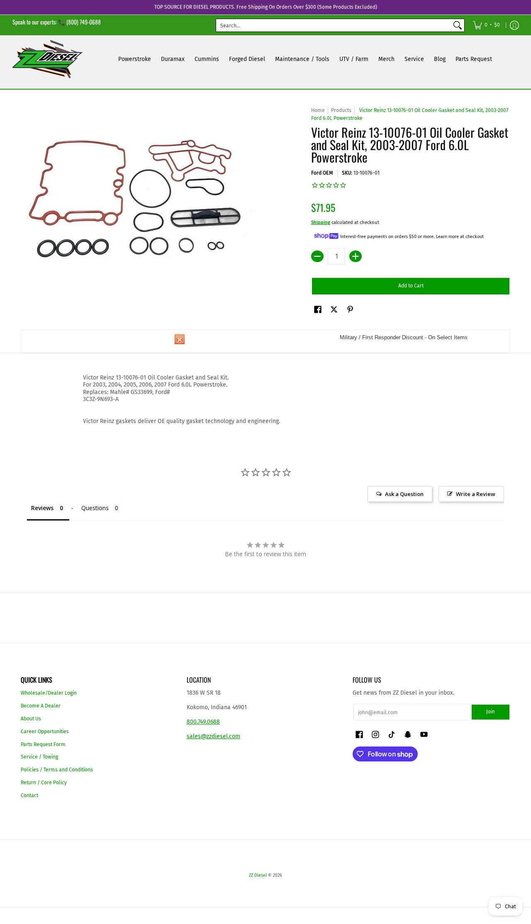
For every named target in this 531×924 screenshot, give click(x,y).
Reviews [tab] (42, 508)
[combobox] (333, 25)
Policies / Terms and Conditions (57, 770)
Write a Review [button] (475, 494)
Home (318, 110)
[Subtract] (317, 256)
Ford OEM (322, 173)
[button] (318, 309)
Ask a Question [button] (404, 494)
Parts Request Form (43, 744)
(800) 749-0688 (83, 21)
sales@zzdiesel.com (213, 736)
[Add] (355, 256)
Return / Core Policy (44, 782)
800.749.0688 (203, 721)
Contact (29, 795)
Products (341, 110)
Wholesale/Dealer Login (49, 693)
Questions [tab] (95, 508)
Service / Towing (39, 757)
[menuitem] (486, 25)
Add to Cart (411, 286)
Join (490, 712)
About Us (31, 719)
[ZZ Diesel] (47, 59)
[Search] (457, 25)
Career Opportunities (45, 731)
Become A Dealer (41, 706)
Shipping (320, 222)
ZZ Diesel (258, 875)
